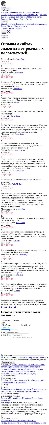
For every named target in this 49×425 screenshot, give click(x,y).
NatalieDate (20, 223)
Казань (16, 19)
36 (15, 307)
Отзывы (11, 28)
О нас (43, 423)
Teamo (3, 26)
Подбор (18, 28)
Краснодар (5, 400)
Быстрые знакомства (33, 391)
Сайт (3, 323)
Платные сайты (35, 17)
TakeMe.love (21, 24)
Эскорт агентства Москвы (21, 369)
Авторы (37, 423)
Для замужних (20, 382)
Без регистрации (8, 389)
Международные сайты (25, 371)
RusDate (16, 241)
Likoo (3, 24)
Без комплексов (40, 24)
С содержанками (32, 12)
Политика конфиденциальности (18, 422)
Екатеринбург (7, 19)
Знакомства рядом (23, 389)
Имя (3, 332)
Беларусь (5, 398)
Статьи (4, 28)
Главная (4, 35)
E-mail (3, 335)
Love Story (20, 59)
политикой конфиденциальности (32, 357)
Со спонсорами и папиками (21, 13)
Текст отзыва (6, 355)
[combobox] (26, 325)
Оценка (5, 327)
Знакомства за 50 (20, 17)
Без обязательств (17, 12)
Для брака (5, 12)
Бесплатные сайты (30, 15)
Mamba (30, 24)
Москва (12, 398)
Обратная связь (26, 423)
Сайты (4, 21)
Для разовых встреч (18, 364)
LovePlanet (10, 24)
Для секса (43, 15)
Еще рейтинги (26, 19)
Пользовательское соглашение (14, 421)
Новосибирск (37, 398)
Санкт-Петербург (23, 398)
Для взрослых (7, 17)
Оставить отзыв (8, 362)
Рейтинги (5, 10)
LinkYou (10, 26)
